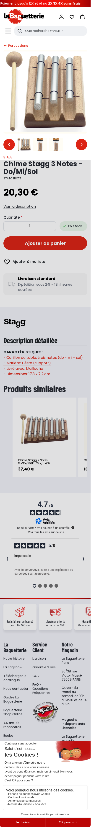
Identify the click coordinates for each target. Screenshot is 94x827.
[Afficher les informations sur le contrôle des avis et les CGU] (73, 527)
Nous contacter (15, 688)
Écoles (8, 735)
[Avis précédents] (7, 559)
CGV (35, 676)
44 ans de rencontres (12, 725)
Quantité (11, 217)
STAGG (7, 156)
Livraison (39, 658)
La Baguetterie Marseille (73, 738)
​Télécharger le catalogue (14, 678)
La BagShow (12, 667)
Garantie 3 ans (44, 667)
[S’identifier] (61, 17)
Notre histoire (14, 658)
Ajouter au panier (45, 243)
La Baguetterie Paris (73, 660)
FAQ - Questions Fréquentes (41, 688)
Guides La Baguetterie (12, 699)
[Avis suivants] (83, 559)
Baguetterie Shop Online (13, 712)
